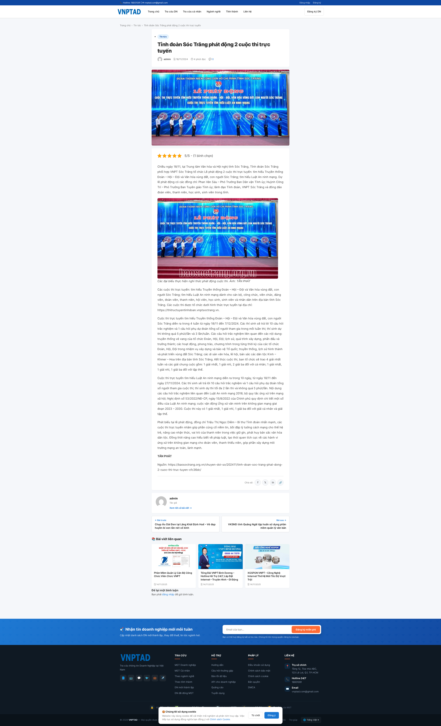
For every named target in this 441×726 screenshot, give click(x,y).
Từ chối (256, 715)
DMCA (251, 687)
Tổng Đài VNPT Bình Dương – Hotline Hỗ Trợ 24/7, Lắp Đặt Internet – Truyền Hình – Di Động (219, 576)
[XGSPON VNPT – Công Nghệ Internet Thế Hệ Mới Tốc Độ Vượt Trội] (267, 556)
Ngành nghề (213, 11)
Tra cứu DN (171, 11)
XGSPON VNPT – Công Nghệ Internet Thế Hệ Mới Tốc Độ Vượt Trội (266, 576)
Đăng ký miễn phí (306, 629)
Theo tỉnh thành (183, 681)
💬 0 (211, 59)
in (273, 482)
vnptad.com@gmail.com (305, 691)
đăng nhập (168, 594)
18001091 (297, 682)
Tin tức (137, 25)
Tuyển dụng (217, 693)
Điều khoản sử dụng (259, 665)
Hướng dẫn (217, 665)
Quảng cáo (217, 687)
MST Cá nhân (182, 670)
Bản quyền (254, 681)
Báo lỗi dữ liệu (219, 676)
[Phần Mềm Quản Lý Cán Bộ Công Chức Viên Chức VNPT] (174, 556)
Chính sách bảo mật (259, 670)
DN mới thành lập (184, 687)
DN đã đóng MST (184, 693)
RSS (283, 720)
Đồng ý (272, 715)
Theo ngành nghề (184, 676)
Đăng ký (317, 2)
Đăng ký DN (314, 11)
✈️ (163, 678)
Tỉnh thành (232, 11)
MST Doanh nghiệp (185, 665)
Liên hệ (247, 11)
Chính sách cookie (258, 676)
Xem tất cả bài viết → (181, 507)
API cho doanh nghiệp (223, 681)
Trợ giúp (293, 720)
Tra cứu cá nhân (192, 11)
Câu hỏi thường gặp (222, 670)
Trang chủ (153, 11)
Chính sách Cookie (220, 719)
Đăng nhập (305, 2)
